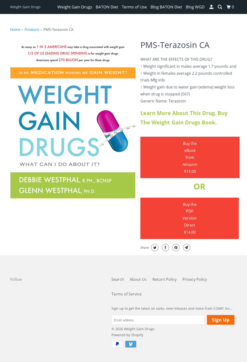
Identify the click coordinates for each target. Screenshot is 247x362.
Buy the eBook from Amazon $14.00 (190, 157)
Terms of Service (126, 294)
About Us (138, 279)
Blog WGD (195, 7)
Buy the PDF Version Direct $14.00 (190, 218)
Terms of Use (134, 7)
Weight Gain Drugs (25, 7)
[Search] (220, 7)
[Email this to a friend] (186, 247)
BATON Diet (107, 7)
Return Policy (164, 279)
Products (32, 29)
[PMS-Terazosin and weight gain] (73, 118)
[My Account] (211, 7)
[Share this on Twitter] (154, 247)
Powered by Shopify (127, 335)
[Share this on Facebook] (165, 247)
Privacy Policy (194, 279)
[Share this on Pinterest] (175, 247)
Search (117, 279)
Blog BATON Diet (166, 7)
